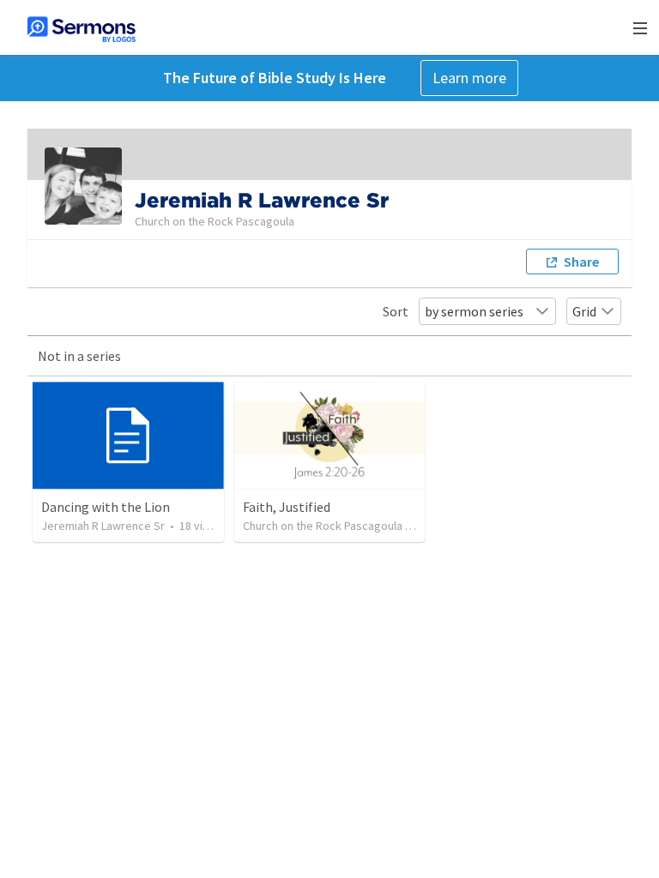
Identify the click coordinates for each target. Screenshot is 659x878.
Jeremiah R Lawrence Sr (103, 525)
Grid (584, 311)
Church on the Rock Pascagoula (322, 525)
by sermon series (474, 311)
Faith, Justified (286, 506)
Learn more (469, 77)
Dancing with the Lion (105, 506)
